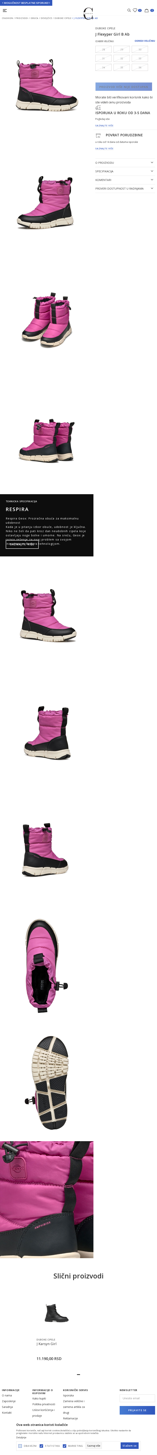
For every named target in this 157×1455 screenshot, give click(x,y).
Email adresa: (15, 85)
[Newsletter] (116, 120)
